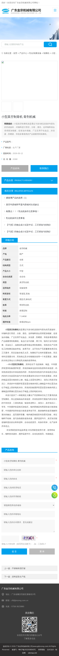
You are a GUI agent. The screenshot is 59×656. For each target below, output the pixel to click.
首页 (15, 53)
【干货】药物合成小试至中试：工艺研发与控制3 (28, 225)
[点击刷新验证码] (28, 538)
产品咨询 (15, 168)
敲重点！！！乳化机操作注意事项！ (22, 211)
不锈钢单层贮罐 (18, 568)
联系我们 (44, 168)
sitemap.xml (32, 653)
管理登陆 (41, 650)
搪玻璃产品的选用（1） (17, 198)
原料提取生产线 (18, 577)
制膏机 (46, 53)
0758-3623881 (54, 488)
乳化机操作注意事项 (15, 218)
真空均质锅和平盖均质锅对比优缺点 (22, 204)
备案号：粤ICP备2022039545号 (24, 650)
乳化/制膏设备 (35, 53)
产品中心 (23, 53)
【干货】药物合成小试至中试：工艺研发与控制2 (28, 231)
